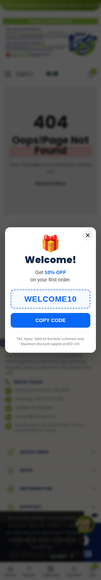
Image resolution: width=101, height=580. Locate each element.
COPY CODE (50, 320)
